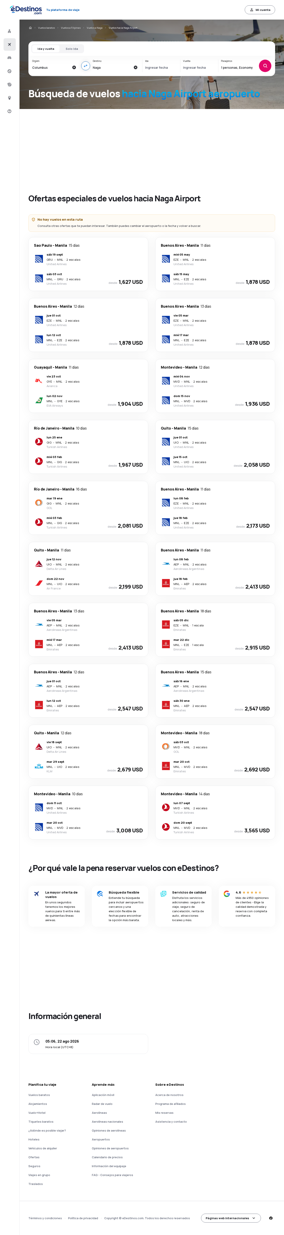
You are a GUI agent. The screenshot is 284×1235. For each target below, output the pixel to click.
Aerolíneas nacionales (107, 1122)
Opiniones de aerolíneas (109, 1130)
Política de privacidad (83, 1218)
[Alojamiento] (9, 58)
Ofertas (33, 1157)
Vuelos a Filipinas (71, 27)
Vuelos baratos (46, 27)
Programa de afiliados (170, 1104)
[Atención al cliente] (9, 111)
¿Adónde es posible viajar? (47, 1130)
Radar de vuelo (102, 1104)
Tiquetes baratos (40, 1122)
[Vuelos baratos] (9, 44)
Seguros (34, 1166)
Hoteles (33, 1139)
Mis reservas (164, 1113)
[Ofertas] (9, 71)
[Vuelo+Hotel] (9, 31)
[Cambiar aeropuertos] (85, 65)
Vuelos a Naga (95, 27)
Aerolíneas (99, 1113)
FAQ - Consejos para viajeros (112, 1175)
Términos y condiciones (45, 1218)
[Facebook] (270, 1218)
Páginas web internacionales (227, 1218)
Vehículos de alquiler (42, 1148)
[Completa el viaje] (9, 84)
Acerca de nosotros (169, 1095)
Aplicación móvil (103, 1095)
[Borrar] (74, 67)
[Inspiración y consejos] (9, 98)
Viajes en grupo (39, 1175)
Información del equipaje (109, 1166)
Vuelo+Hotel (36, 1113)
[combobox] (51, 67)
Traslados (35, 1184)
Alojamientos (37, 1104)
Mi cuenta (263, 10)
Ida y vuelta (45, 49)
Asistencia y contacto (171, 1122)
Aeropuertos (101, 1139)
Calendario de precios (107, 1157)
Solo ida (72, 49)
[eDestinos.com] (30, 27)
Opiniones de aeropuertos (110, 1148)
